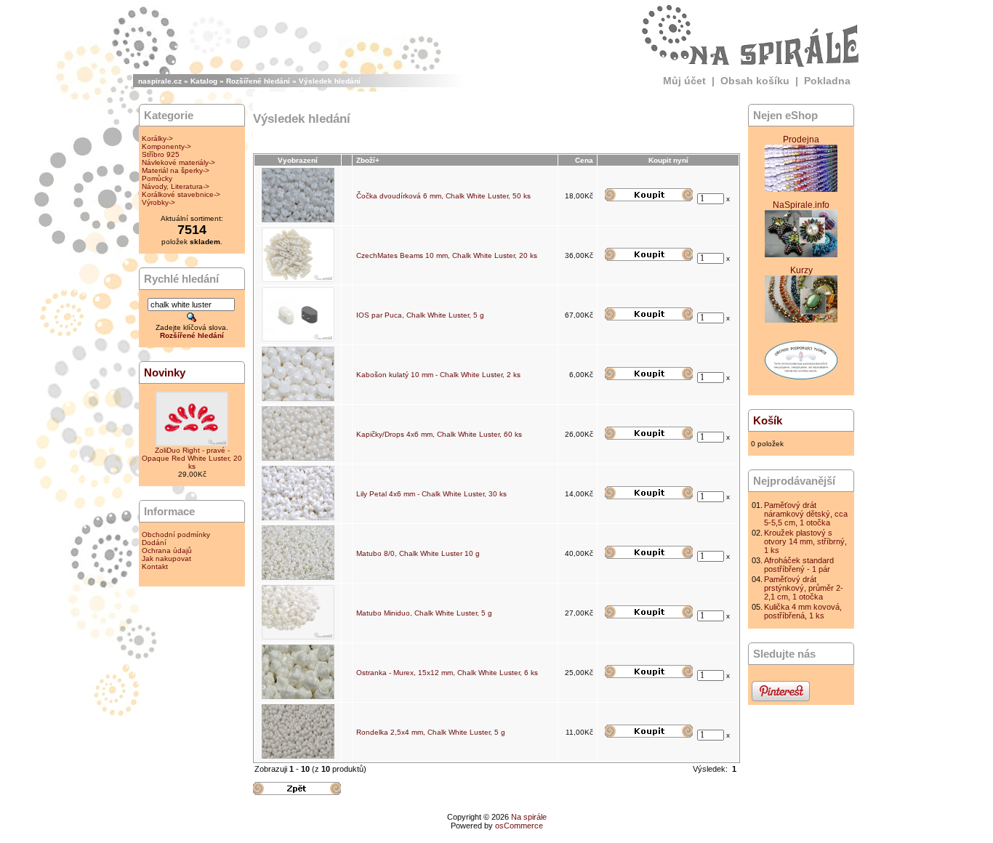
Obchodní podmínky (176, 535)
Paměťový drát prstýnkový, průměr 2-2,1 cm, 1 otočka (803, 588)
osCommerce (519, 825)
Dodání (154, 542)
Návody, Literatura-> (175, 186)
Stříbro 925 (161, 154)
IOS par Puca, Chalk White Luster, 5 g (420, 315)
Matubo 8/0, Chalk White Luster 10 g (418, 553)
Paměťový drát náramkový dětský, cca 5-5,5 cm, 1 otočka (806, 514)
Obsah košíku (754, 80)
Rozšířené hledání (258, 81)
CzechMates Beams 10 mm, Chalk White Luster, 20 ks (446, 255)
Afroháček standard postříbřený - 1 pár (799, 564)
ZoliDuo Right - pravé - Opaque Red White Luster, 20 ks (192, 458)
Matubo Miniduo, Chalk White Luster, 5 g (424, 613)
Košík (767, 420)
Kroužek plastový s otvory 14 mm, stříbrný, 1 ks (805, 541)
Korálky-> (157, 138)
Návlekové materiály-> (178, 162)
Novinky (164, 372)
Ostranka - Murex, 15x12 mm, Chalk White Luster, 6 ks (447, 673)
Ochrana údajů (167, 550)
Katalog (203, 81)
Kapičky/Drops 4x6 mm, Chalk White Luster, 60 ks (439, 434)
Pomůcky (157, 178)
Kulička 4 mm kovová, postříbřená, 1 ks (803, 611)
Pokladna (827, 80)
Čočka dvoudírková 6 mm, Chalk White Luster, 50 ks (443, 196)
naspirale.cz (160, 81)
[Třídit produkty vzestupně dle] (347, 160)
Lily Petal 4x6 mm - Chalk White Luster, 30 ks (431, 494)
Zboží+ (367, 160)
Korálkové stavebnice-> (181, 194)
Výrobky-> (158, 202)
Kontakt (155, 566)
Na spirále (529, 816)
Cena (584, 160)
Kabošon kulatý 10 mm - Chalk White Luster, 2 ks (438, 375)
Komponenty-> (166, 146)
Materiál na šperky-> (175, 170)
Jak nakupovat (166, 558)
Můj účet (684, 80)
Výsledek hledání (330, 81)
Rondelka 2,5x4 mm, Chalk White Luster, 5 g (430, 732)
